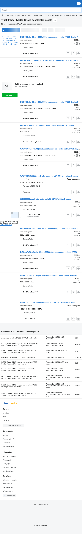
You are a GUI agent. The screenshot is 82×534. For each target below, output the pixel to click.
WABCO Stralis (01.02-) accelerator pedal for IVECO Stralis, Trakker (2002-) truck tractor (19, 351)
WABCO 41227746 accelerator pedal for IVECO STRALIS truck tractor (48, 303)
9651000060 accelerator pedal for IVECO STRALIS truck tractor (45, 199)
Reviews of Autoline (9, 467)
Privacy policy (7, 460)
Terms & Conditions (9, 456)
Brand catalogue (8, 471)
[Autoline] (2, 15)
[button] (79, 3)
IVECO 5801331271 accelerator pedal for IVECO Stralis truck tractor (47, 125)
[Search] (79, 10)
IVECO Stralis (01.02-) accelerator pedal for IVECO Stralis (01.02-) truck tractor (19, 386)
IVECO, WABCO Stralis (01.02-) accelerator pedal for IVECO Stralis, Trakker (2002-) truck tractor (20, 377)
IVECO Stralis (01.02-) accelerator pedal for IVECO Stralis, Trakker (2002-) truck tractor (19, 363)
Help (4, 417)
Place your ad (10, 95)
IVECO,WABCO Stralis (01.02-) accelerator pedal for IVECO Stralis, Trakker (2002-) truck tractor (19, 344)
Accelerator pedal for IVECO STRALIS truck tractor (19, 338)
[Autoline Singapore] (14, 3)
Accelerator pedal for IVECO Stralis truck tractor (18, 357)
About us (6, 413)
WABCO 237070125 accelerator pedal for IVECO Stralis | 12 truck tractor (49, 176)
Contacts (6, 420)
